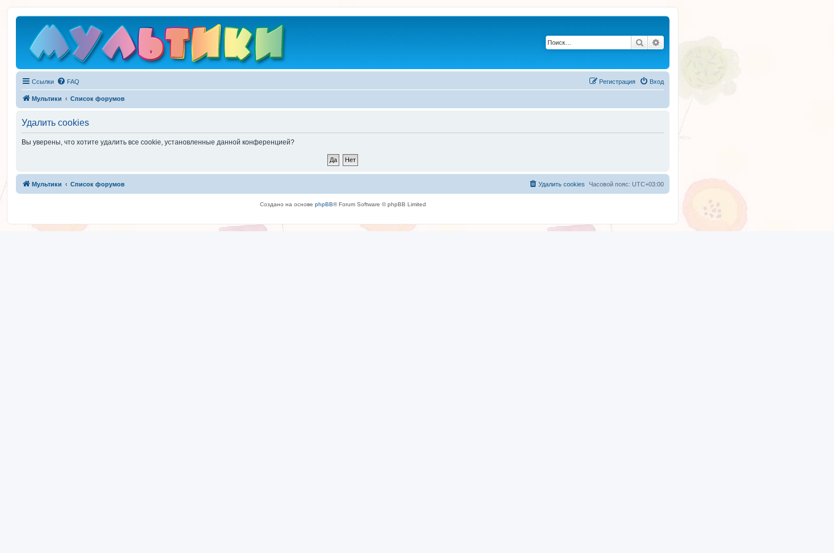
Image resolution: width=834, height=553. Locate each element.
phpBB (324, 204)
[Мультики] (158, 45)
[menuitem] (68, 81)
